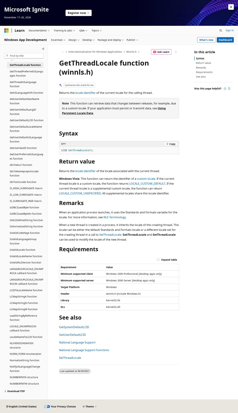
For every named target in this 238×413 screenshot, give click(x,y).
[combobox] (24, 56)
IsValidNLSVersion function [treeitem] (25, 262)
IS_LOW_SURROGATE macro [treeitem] (26, 194)
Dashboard (225, 39)
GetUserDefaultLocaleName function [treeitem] (26, 129)
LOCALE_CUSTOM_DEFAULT (147, 183)
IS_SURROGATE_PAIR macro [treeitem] (25, 201)
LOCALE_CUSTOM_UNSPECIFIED (80, 193)
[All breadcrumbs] (62, 52)
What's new (206, 39)
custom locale (146, 179)
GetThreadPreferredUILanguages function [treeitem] (26, 73)
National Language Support (77, 342)
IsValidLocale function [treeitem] (22, 249)
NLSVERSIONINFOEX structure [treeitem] (21, 345)
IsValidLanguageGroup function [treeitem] (23, 241)
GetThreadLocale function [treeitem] (25, 65)
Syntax (200, 58)
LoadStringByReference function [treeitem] (23, 318)
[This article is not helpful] (229, 88)
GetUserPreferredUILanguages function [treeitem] (26, 156)
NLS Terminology (114, 217)
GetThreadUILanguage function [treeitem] (23, 84)
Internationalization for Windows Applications (95, 51)
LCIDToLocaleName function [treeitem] (26, 290)
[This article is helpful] (225, 88)
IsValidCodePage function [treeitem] (25, 232)
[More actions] (176, 52)
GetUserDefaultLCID (72, 335)
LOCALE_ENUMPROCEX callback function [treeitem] (23, 328)
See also (201, 76)
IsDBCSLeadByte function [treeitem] (24, 207)
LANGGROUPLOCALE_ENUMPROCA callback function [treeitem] (26, 271)
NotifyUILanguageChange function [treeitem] (25, 369)
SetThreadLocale (110, 235)
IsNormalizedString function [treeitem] (26, 226)
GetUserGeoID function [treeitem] (23, 148)
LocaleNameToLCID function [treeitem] (26, 337)
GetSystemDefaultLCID (74, 327)
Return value (203, 63)
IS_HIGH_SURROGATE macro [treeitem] (26, 188)
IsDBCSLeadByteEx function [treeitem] (26, 213)
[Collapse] (43, 49)
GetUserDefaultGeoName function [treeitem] (24, 101)
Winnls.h (131, 51)
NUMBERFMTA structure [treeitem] (24, 377)
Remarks (201, 67)
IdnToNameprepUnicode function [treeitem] (24, 173)
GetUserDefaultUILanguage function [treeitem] (26, 139)
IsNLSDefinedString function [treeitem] (26, 220)
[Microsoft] (6, 30)
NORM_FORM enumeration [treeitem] (25, 353)
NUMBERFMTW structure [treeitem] (24, 383)
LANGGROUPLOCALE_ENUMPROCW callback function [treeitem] (26, 282)
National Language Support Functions (84, 350)
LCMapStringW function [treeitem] (24, 309)
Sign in (230, 30)
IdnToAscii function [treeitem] (21, 164)
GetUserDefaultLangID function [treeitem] (23, 112)
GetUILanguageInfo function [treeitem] (26, 92)
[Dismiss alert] (231, 7)
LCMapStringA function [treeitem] (23, 296)
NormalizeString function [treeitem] (24, 360)
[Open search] (220, 30)
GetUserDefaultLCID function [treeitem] (27, 120)
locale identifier (85, 93)
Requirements (204, 72)
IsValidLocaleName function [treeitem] (26, 256)
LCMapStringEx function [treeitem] (24, 303)
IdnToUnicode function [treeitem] (23, 182)
